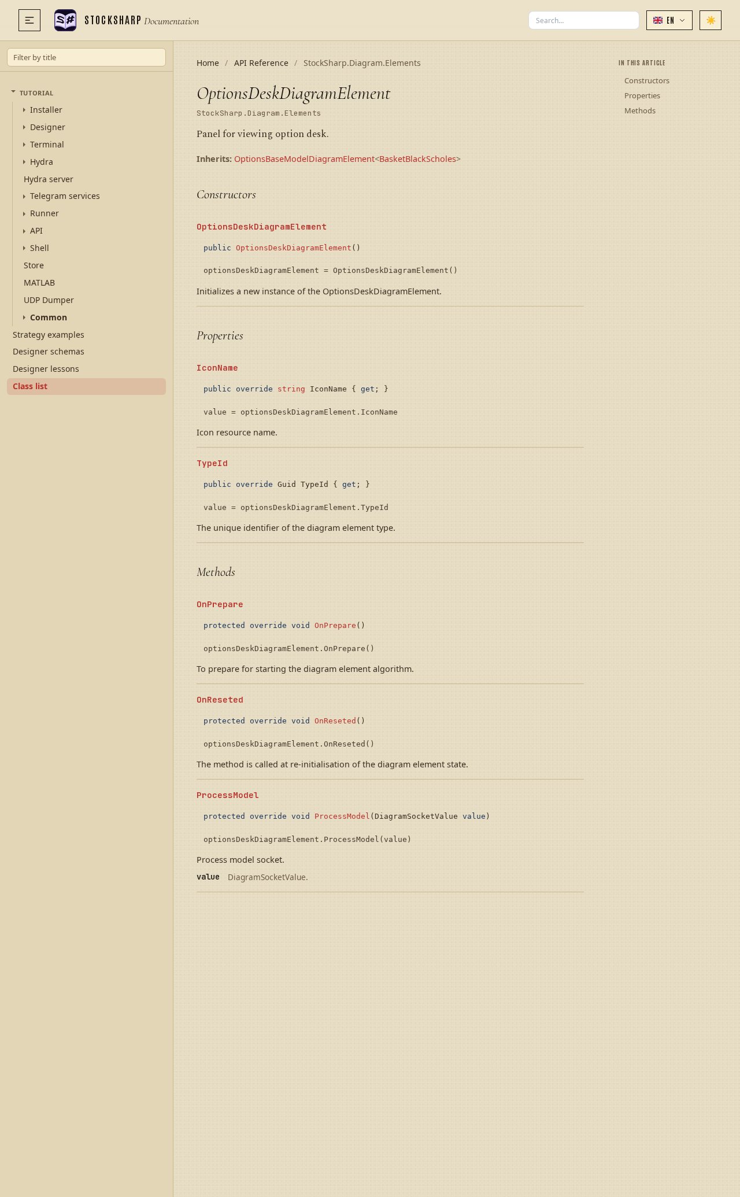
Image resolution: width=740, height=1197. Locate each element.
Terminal (47, 144)
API (36, 231)
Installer (46, 110)
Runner (44, 213)
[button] (669, 20)
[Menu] (29, 20)
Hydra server (48, 178)
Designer (47, 127)
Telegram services (65, 196)
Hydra (41, 162)
